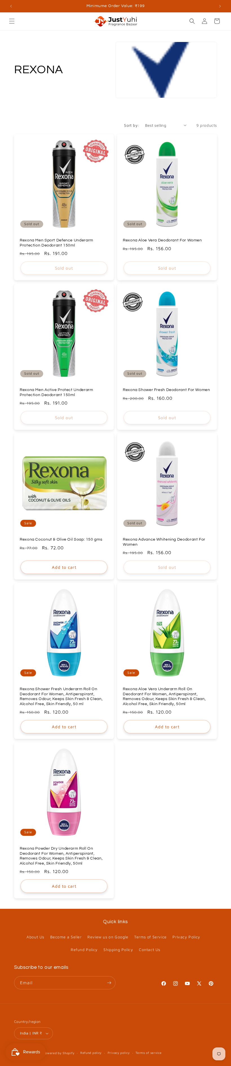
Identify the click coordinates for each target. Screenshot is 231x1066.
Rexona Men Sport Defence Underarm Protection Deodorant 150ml (56, 242)
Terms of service (148, 1052)
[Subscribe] (109, 982)
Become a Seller (66, 936)
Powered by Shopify (59, 1053)
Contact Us (149, 949)
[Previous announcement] (11, 6)
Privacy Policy (186, 936)
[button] (12, 21)
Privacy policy (119, 1052)
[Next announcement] (220, 6)
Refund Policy (84, 949)
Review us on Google (107, 936)
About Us (35, 936)
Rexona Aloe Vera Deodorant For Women (162, 240)
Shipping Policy (118, 949)
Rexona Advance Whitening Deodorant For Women (164, 542)
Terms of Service (150, 936)
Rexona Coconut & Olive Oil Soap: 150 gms (61, 539)
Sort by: (131, 125)
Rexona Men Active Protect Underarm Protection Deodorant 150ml (56, 392)
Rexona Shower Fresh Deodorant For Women (166, 390)
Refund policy (91, 1052)
